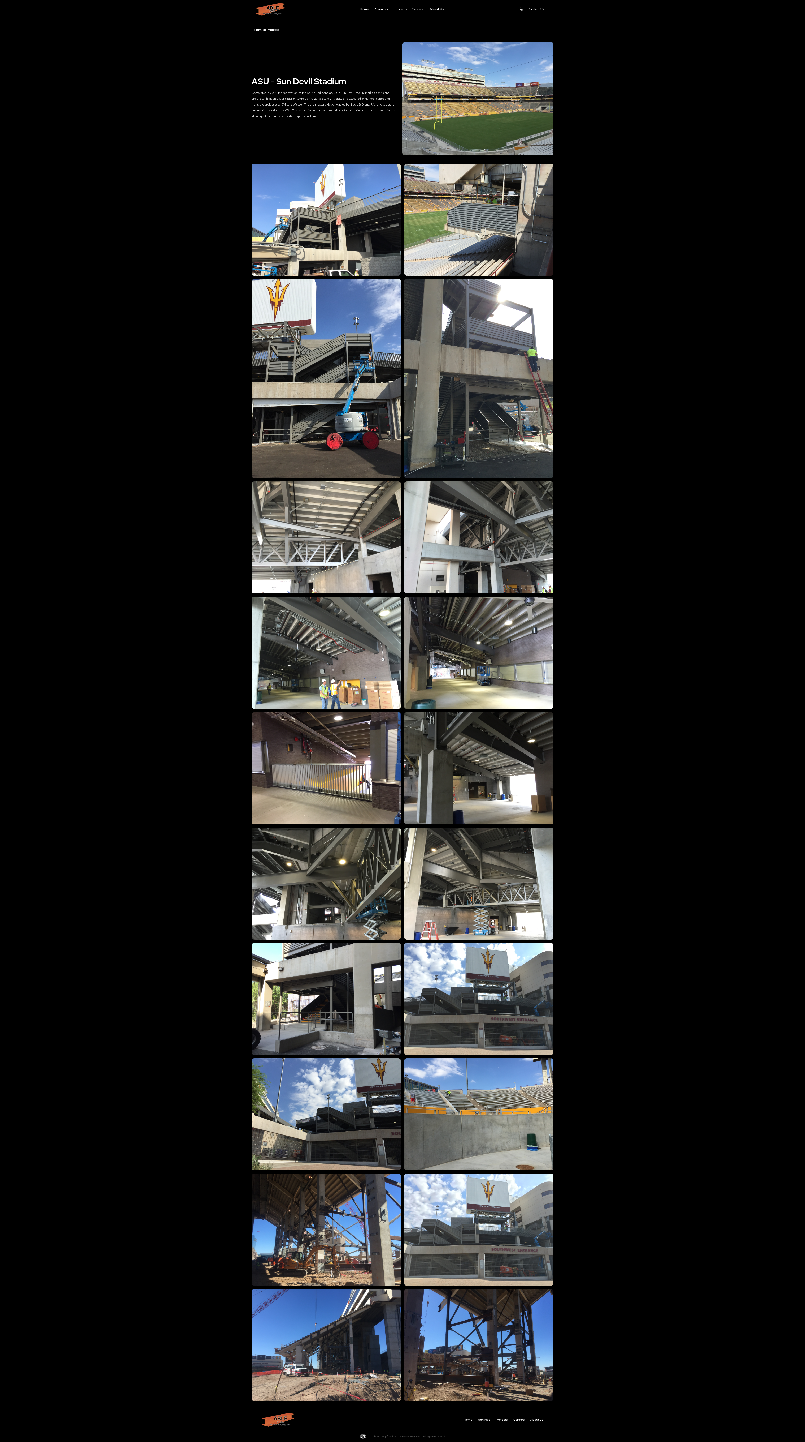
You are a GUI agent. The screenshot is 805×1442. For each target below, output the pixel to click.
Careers (519, 1419)
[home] (273, 9)
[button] (381, 9)
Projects (502, 1419)
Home (468, 1419)
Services (484, 1419)
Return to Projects (266, 30)
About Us (536, 1419)
